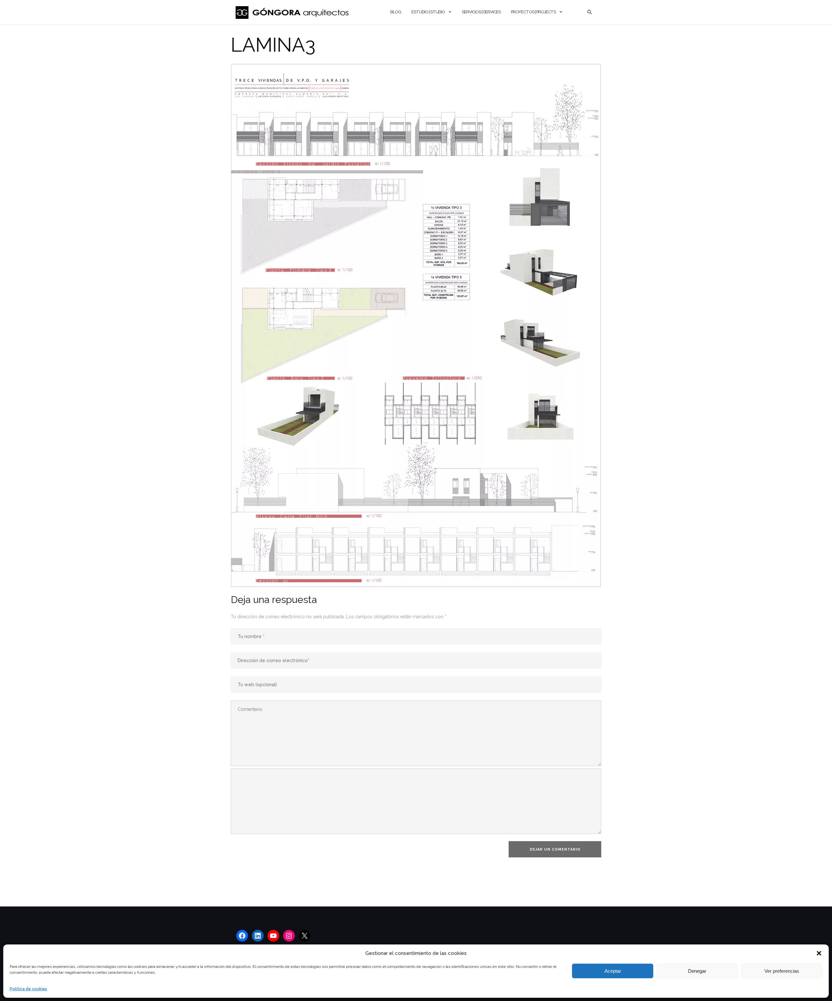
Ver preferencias (781, 971)
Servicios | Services (481, 11)
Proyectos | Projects (533, 11)
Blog (395, 11)
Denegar (697, 971)
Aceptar (612, 971)
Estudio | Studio (428, 11)
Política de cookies (28, 989)
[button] (819, 953)
